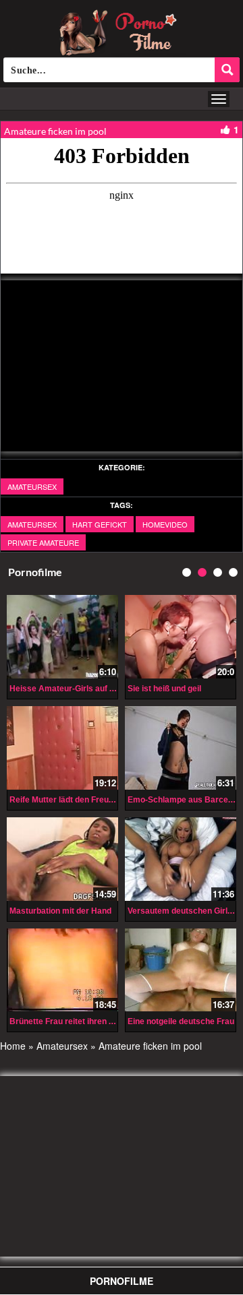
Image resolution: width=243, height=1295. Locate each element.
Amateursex (32, 486)
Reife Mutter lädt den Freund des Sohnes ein (94, 799)
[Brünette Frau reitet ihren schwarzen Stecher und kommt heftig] (62, 970)
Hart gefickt (99, 524)
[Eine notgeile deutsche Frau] (180, 970)
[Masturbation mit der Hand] (62, 859)
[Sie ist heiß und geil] (180, 636)
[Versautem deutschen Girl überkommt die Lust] (180, 859)
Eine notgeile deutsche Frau (181, 1021)
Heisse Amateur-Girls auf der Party (77, 688)
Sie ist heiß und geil (164, 688)
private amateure (43, 542)
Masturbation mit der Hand (60, 911)
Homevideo (165, 524)
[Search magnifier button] (227, 69)
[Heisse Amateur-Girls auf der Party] (62, 636)
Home (13, 1045)
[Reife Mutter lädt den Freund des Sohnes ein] (62, 748)
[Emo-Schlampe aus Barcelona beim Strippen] (180, 748)
